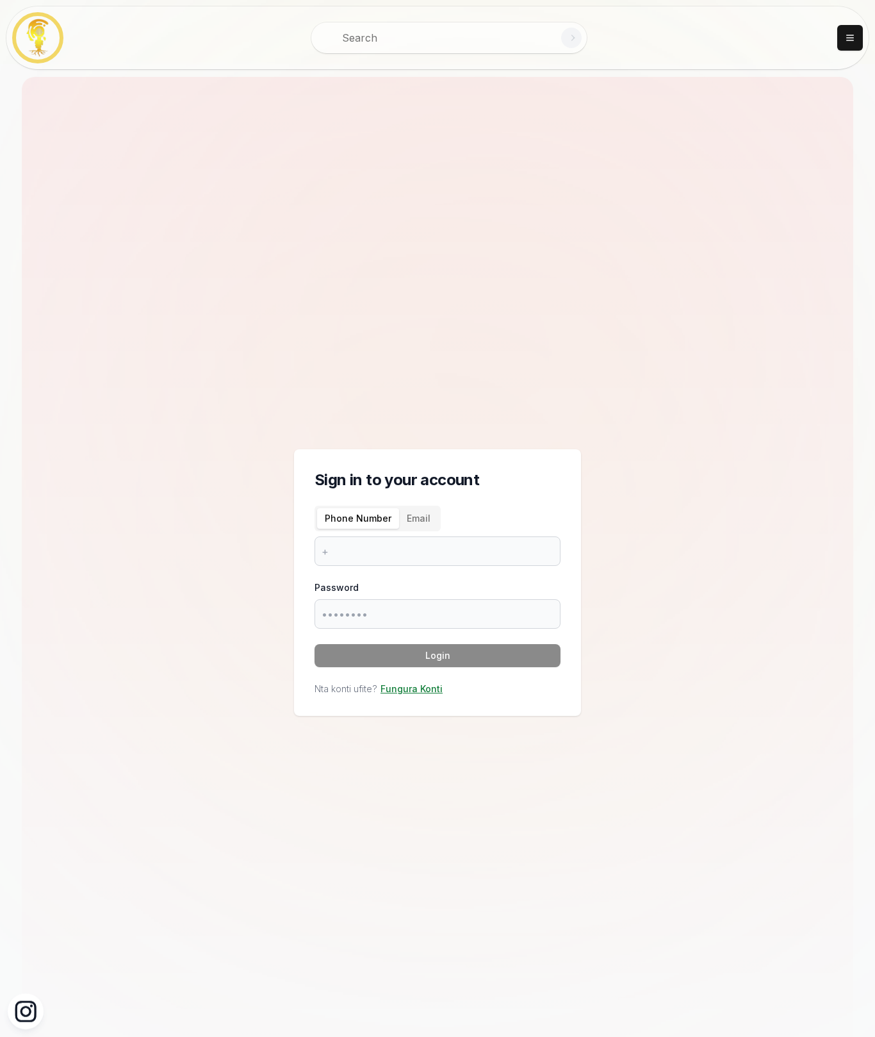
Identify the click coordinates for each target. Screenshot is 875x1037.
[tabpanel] (437, 551)
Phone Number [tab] (358, 518)
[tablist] (378, 518)
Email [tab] (418, 518)
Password (337, 587)
